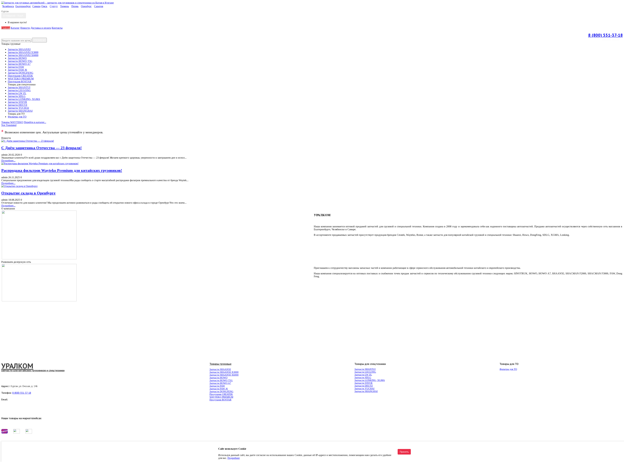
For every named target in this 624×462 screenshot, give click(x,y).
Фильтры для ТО (508, 369)
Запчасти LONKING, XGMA (369, 380)
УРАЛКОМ (17, 365)
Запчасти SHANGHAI (366, 391)
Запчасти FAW (217, 386)
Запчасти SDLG (362, 377)
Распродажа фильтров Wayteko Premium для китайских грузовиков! (61, 170)
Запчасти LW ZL (363, 374)
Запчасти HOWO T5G (221, 380)
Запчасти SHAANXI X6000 (224, 375)
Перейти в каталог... (35, 122)
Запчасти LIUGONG (365, 372)
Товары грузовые (220, 364)
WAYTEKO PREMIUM (221, 397)
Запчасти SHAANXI (220, 369)
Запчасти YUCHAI (364, 388)
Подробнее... (8, 160)
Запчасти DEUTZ (363, 385)
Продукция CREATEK (221, 394)
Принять (404, 451)
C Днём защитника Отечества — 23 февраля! (41, 148)
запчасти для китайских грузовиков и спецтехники (33, 370)
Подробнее (616, 246)
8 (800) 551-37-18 (605, 35)
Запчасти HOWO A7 (220, 383)
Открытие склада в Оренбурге (28, 193)
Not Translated (8, 125)
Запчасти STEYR (363, 383)
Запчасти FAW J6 (218, 388)
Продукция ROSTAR (220, 399)
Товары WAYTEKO (12, 122)
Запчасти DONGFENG (221, 391)
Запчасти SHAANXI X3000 (224, 372)
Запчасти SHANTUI (365, 369)
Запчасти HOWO (218, 377)
